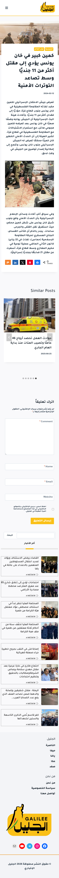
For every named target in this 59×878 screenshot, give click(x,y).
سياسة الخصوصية (43, 788)
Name (48, 467)
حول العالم (39, 49)
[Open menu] (7, 7)
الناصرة (50, 745)
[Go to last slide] (50, 337)
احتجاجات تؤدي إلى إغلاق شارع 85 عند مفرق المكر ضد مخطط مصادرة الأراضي (20, 586)
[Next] (9, 337)
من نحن (50, 783)
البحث (10, 535)
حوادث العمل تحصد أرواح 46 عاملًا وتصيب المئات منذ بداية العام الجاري (31, 343)
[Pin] (30, 262)
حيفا (52, 751)
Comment (46, 421)
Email (49, 482)
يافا (52, 756)
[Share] (8, 262)
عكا (53, 761)
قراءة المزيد (30, 574)
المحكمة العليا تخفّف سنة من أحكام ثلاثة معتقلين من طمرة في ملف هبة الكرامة (20, 628)
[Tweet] (22, 262)
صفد (52, 767)
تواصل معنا (47, 793)
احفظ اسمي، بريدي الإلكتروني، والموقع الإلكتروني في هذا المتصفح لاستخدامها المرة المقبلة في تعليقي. (29, 509)
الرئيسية (49, 49)
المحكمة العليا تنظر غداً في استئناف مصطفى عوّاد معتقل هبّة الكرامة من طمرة (21, 607)
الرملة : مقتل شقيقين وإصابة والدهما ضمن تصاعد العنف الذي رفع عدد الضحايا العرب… (20, 694)
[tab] (36, 378)
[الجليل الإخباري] (47, 8)
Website (48, 497)
